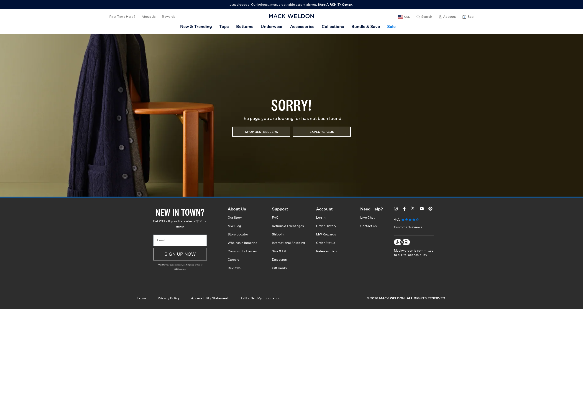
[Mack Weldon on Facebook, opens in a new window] (404, 209)
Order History (326, 226)
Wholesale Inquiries (242, 243)
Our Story (235, 217)
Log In (320, 217)
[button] (424, 17)
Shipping (279, 234)
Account (449, 17)
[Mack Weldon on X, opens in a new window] (413, 209)
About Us (149, 17)
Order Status (325, 243)
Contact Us (368, 226)
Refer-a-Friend (327, 251)
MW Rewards (326, 234)
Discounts (279, 260)
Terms (141, 298)
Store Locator (238, 234)
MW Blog (234, 226)
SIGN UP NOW (180, 254)
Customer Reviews (408, 227)
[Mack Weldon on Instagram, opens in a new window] (396, 209)
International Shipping (288, 243)
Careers (233, 260)
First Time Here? (122, 17)
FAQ (275, 217)
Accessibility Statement (209, 298)
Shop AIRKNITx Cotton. (335, 4)
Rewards (168, 17)
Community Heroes (242, 251)
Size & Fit (279, 251)
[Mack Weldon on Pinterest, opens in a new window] (430, 209)
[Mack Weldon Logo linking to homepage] (291, 16)
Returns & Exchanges (288, 226)
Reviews (234, 268)
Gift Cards (279, 268)
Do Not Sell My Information (260, 298)
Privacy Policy (169, 298)
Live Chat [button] (367, 217)
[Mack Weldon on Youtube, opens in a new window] (422, 209)
